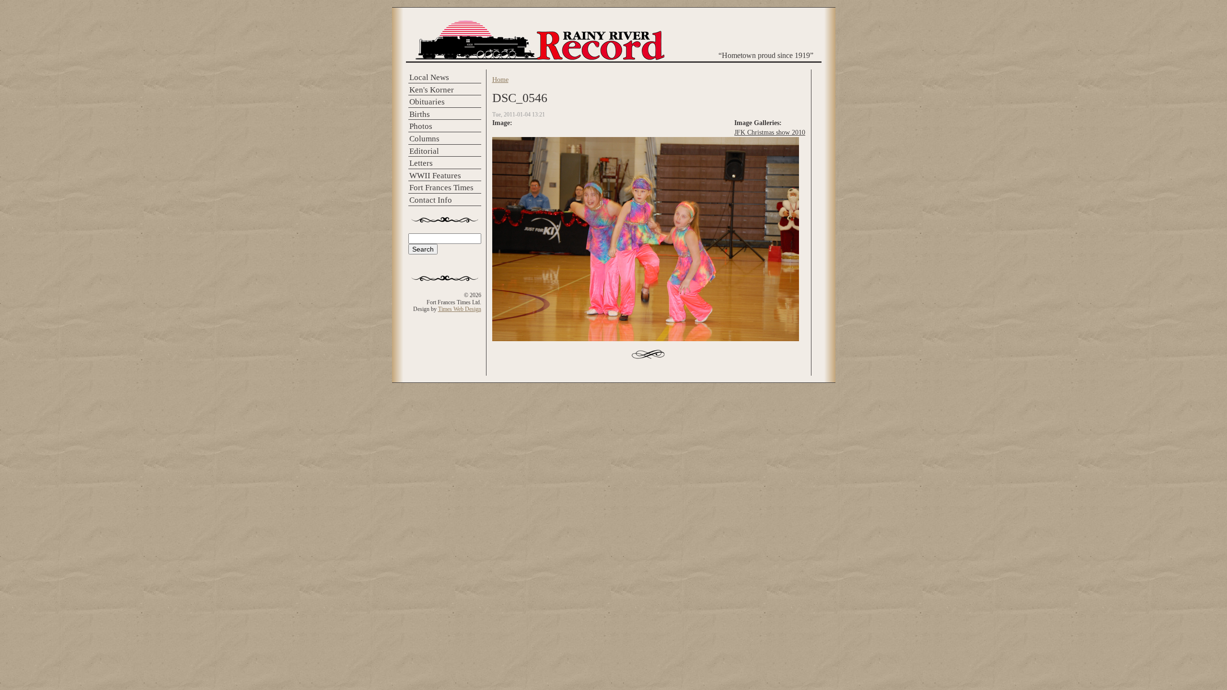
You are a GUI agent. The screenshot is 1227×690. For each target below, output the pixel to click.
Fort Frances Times (441, 187)
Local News (429, 77)
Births (419, 114)
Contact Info (430, 200)
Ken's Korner (431, 89)
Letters (421, 163)
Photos (420, 126)
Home (500, 79)
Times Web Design (459, 309)
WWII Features (435, 175)
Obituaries (427, 101)
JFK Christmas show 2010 (769, 132)
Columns (424, 138)
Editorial (424, 151)
